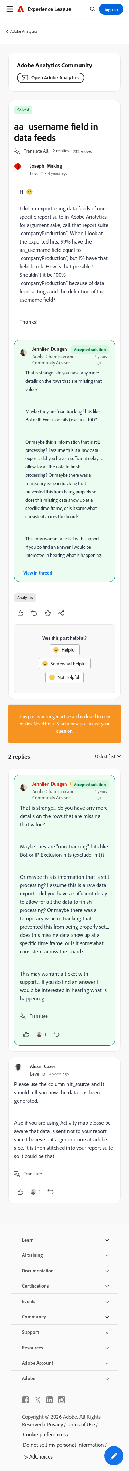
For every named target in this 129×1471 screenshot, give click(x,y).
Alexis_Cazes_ (44, 1066)
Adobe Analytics (23, 31)
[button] (36, 151)
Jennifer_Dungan (49, 349)
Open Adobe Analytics (55, 77)
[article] (64, 910)
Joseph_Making (46, 166)
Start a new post (72, 724)
